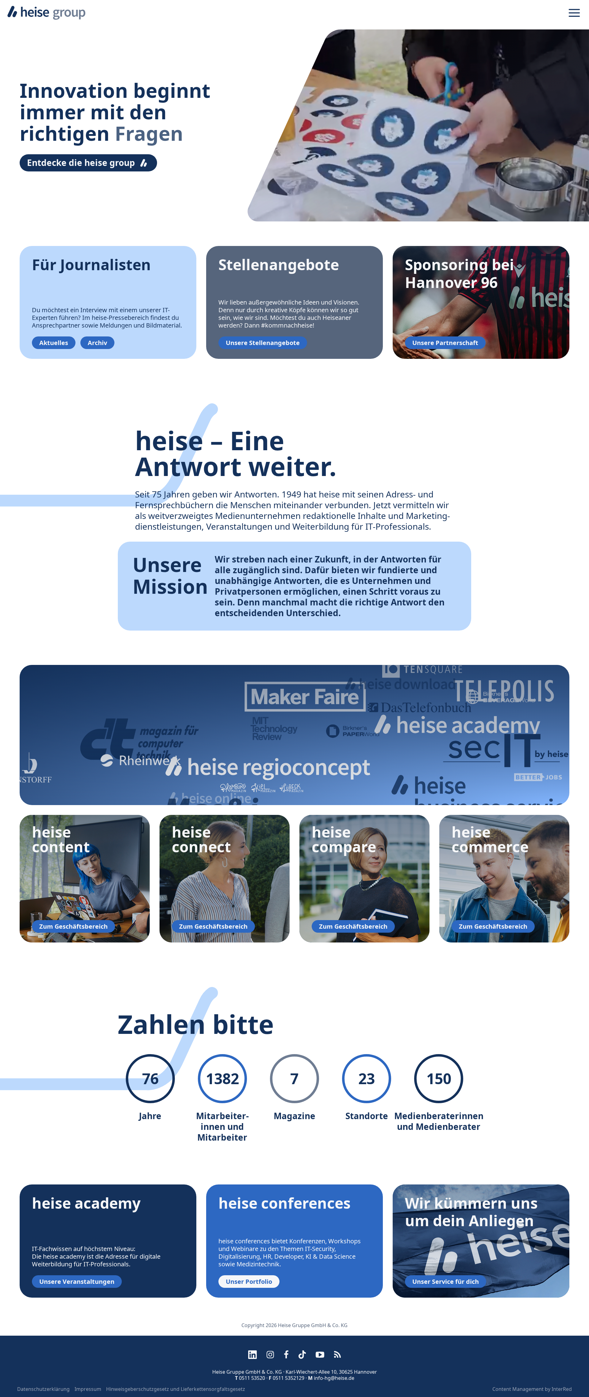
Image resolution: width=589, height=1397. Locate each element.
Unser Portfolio (249, 1281)
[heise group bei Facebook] (286, 1354)
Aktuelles (53, 343)
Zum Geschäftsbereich (73, 926)
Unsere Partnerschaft (445, 343)
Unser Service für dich (445, 1281)
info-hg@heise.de (334, 1378)
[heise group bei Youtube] (320, 1354)
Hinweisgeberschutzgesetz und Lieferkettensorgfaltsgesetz (175, 1389)
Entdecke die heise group (81, 162)
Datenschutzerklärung (43, 1389)
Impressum (88, 1389)
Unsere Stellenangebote (263, 343)
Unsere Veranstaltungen (76, 1281)
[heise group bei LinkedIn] (252, 1354)
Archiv (97, 343)
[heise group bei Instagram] (270, 1354)
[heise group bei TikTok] (302, 1354)
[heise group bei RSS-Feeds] (337, 1354)
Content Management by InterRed (532, 1389)
